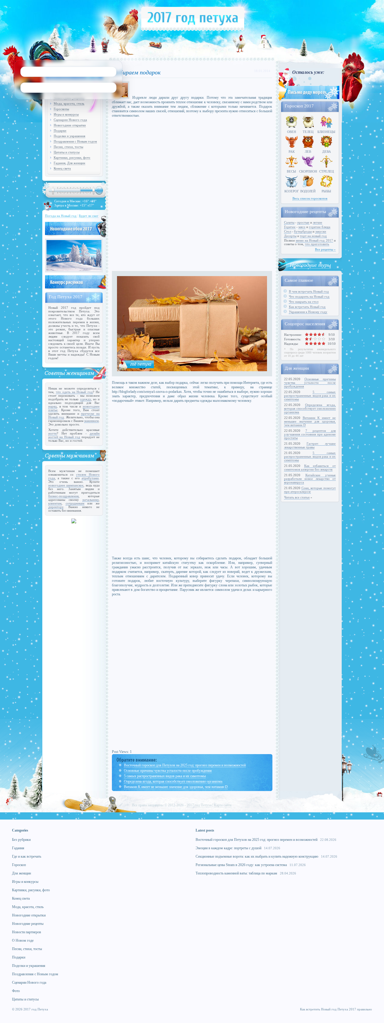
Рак (292, 151)
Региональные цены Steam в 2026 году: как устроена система (241, 865)
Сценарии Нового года (70, 120)
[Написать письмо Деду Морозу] (308, 100)
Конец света (62, 168)
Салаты (289, 222)
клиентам (55, 503)
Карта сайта (222, 805)
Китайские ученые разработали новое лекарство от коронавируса (310, 478)
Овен (291, 132)
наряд (52, 406)
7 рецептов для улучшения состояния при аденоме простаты (310, 434)
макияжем (91, 421)
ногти (52, 433)
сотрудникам (75, 503)
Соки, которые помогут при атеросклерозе (310, 489)
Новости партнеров (26, 932)
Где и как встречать (26, 856)
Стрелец (326, 171)
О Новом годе (23, 940)
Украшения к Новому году (308, 312)
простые (303, 222)
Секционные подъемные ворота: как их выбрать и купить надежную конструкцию (257, 856)
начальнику (90, 499)
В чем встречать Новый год (309, 291)
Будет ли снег (88, 216)
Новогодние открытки (70, 125)
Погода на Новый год (60, 216)
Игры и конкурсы (66, 114)
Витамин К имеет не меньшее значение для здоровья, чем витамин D (176, 787)
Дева (326, 151)
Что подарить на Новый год (309, 296)
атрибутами (90, 478)
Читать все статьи (297, 497)
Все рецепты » (325, 249)
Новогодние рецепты (28, 924)
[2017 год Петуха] (192, 30)
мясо (301, 227)
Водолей (308, 191)
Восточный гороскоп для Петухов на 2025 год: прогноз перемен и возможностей (185, 765)
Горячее (290, 227)
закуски (320, 231)
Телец (308, 132)
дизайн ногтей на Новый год (74, 435)
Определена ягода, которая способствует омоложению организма (173, 781)
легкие (317, 222)
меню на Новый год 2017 (314, 240)
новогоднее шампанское (65, 485)
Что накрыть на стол (303, 301)
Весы (291, 171)
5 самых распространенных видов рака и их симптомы (165, 776)
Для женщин (76, 163)
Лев (308, 151)
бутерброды (303, 231)
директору (55, 507)
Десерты (290, 236)
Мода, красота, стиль (69, 103)
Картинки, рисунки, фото (72, 157)
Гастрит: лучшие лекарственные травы (310, 445)
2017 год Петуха (199, 805)
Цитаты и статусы (67, 152)
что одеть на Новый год (74, 392)
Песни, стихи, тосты (68, 147)
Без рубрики (21, 840)
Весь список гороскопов (309, 198)
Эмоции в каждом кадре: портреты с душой (228, 848)
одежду (85, 399)
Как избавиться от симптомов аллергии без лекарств (310, 467)
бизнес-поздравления (63, 496)
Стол (287, 231)
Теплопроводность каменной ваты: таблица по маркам (236, 873)
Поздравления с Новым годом (75, 141)
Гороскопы (61, 109)
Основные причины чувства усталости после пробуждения (168, 771)
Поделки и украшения (69, 136)
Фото (16, 991)
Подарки (60, 130)
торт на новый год (313, 236)
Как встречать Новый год (307, 306)
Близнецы (326, 132)
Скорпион (308, 171)
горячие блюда (319, 227)
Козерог (291, 191)
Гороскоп (19, 865)
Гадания (59, 163)
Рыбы (326, 191)
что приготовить (317, 244)
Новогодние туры (310, 264)
